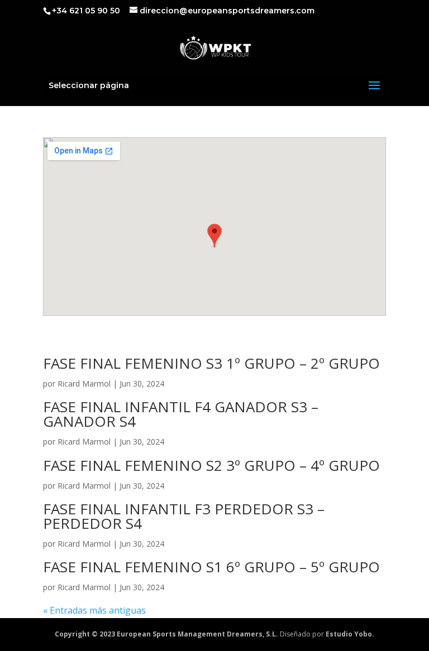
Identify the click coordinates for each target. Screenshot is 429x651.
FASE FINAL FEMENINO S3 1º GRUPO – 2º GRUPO (211, 363)
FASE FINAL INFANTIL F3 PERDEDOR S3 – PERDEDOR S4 (184, 516)
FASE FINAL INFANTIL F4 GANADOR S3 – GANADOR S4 (180, 414)
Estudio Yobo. (350, 634)
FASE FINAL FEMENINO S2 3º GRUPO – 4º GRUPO (211, 465)
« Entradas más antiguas (94, 610)
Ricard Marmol (84, 383)
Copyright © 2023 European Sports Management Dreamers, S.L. (166, 634)
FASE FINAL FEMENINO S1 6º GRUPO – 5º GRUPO (211, 567)
